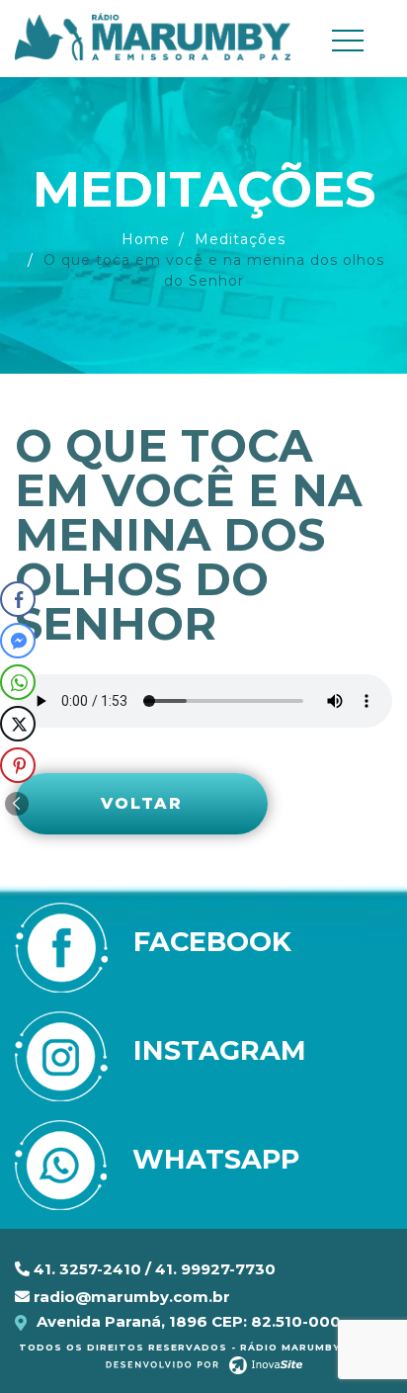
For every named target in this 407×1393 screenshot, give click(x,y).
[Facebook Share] (18, 599)
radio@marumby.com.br (130, 1296)
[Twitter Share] (18, 723)
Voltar (142, 803)
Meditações (240, 239)
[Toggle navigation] (356, 40)
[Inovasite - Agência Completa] (204, 1364)
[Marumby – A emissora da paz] (152, 35)
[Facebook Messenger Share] (18, 640)
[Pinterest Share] (18, 765)
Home (146, 239)
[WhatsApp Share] (18, 682)
